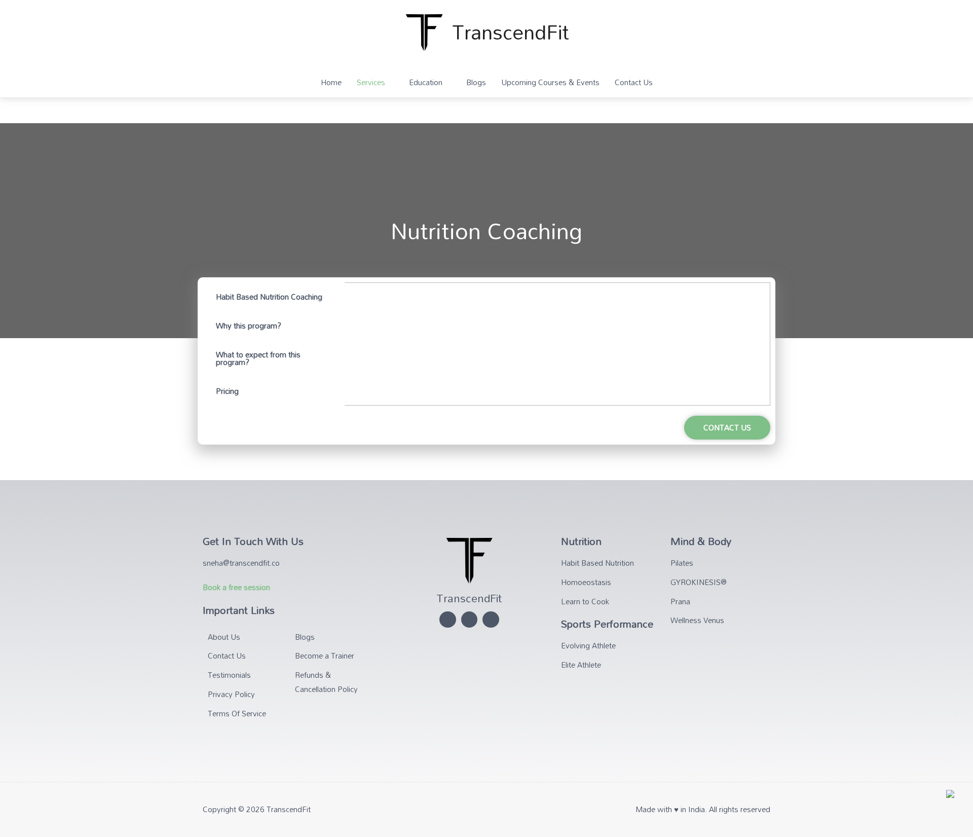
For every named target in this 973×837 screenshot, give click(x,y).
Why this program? (248, 325)
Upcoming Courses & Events (550, 82)
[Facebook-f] (490, 619)
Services (371, 82)
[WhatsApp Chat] (950, 799)
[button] (727, 428)
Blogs (476, 82)
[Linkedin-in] (469, 619)
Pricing (227, 390)
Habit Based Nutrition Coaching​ (269, 296)
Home (331, 82)
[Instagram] (447, 619)
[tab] (274, 296)
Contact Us (634, 82)
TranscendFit (510, 32)
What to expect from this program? (258, 358)
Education (425, 82)
